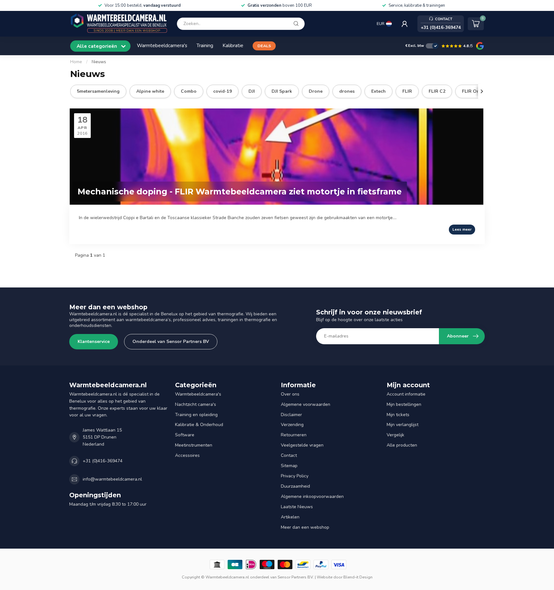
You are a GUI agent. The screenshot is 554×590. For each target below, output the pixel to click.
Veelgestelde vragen (302, 445)
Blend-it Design (358, 577)
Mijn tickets (398, 415)
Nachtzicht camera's (195, 404)
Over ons (290, 394)
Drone (316, 91)
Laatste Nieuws (297, 507)
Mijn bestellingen (404, 404)
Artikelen (290, 517)
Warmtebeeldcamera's (162, 45)
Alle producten (402, 445)
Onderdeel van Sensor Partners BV (170, 341)
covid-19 (222, 91)
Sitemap (289, 466)
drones (347, 91)
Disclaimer (291, 415)
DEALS (264, 45)
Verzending (292, 425)
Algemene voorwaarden (305, 404)
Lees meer (462, 229)
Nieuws (99, 62)
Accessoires (187, 455)
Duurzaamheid (295, 486)
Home (76, 62)
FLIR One (472, 91)
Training (205, 45)
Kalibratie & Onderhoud (199, 425)
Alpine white (150, 91)
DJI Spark (282, 91)
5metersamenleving (98, 91)
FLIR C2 (437, 91)
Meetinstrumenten (193, 445)
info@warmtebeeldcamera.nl (112, 479)
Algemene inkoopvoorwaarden (312, 496)
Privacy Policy (294, 476)
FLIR (407, 91)
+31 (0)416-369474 (102, 461)
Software (184, 435)
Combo (189, 91)
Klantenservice (94, 341)
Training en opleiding (196, 415)
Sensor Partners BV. (296, 577)
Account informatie (406, 394)
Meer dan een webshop (305, 527)
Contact (289, 455)
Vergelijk (395, 435)
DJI (251, 91)
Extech (378, 91)
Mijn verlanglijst (402, 425)
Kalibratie (232, 45)
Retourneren (293, 435)
